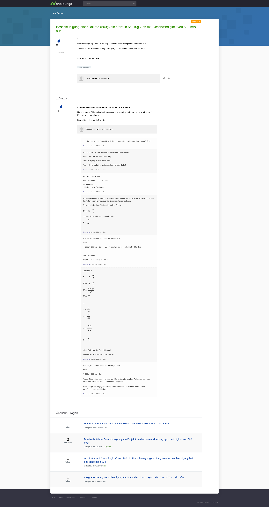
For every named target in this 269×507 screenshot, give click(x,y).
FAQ (60, 497)
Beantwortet (90, 129)
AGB (53, 497)
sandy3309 (107, 447)
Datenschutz (83, 497)
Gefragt (88, 78)
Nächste (196, 22)
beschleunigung (84, 67)
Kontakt (95, 497)
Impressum (70, 497)
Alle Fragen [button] (58, 13)
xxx (105, 466)
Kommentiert (87, 146)
